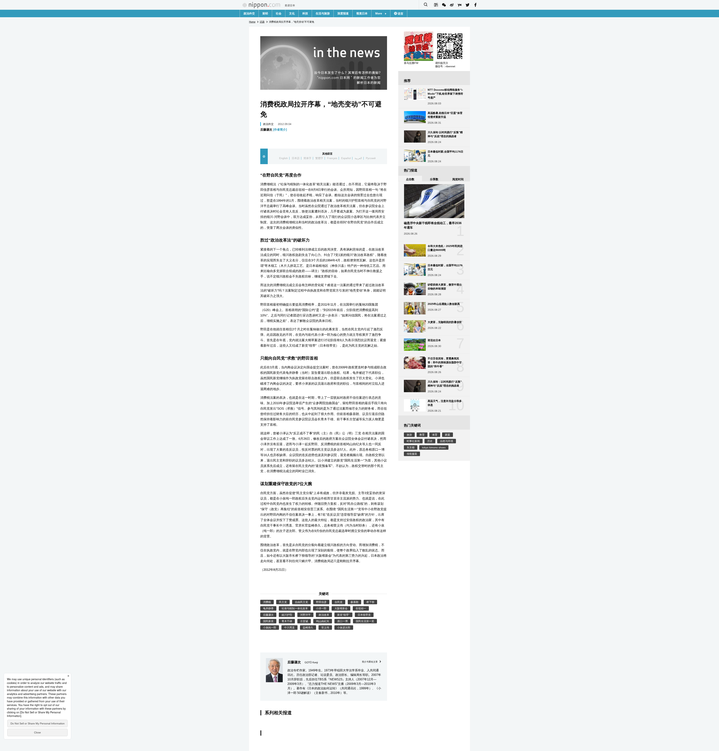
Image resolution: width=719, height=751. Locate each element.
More (380, 13)
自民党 (338, 602)
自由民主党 (301, 602)
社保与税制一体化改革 (295, 608)
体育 (434, 434)
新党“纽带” (343, 614)
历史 (430, 441)
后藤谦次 (273, 129)
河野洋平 (305, 614)
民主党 (283, 602)
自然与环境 (446, 441)
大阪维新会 (341, 608)
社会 (278, 13)
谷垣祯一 (361, 608)
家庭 (447, 434)
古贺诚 (304, 621)
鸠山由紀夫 (322, 621)
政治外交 (249, 13)
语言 (400, 13)
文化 (292, 13)
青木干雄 (287, 621)
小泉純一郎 (269, 627)
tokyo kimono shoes (434, 447)
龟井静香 (268, 608)
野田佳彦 (321, 602)
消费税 (267, 602)
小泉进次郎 (343, 627)
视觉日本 (362, 13)
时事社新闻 (413, 441)
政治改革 (324, 614)
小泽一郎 (321, 608)
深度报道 (343, 13)
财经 (265, 13)
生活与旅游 (323, 13)
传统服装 (412, 453)
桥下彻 (370, 602)
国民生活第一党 (365, 621)
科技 (305, 13)
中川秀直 (289, 627)
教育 (422, 434)
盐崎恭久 (308, 627)
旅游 (409, 434)
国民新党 (268, 621)
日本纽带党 (364, 614)
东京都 (411, 447)
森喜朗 (354, 602)
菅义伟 (325, 627)
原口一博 (342, 621)
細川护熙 (287, 614)
